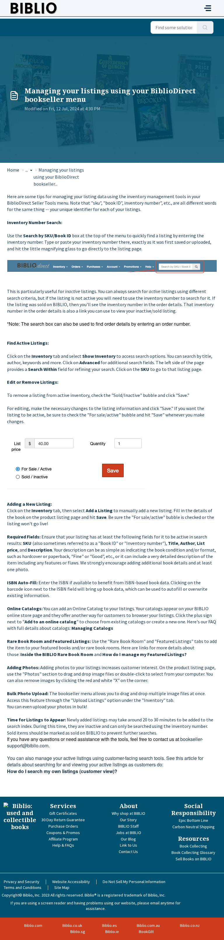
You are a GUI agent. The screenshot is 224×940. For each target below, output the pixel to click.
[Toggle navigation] (208, 8)
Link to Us (128, 845)
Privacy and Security (21, 881)
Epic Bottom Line (193, 820)
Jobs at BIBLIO (128, 832)
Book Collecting (193, 846)
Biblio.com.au (148, 925)
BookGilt (146, 931)
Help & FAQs (63, 845)
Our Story (128, 819)
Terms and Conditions (22, 887)
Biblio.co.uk (72, 925)
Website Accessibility (71, 881)
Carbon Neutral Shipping (193, 826)
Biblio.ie (112, 931)
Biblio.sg (77, 931)
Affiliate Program (63, 839)
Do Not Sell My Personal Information (134, 881)
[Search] (205, 27)
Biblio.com (33, 925)
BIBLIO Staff (128, 826)
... (27, 170)
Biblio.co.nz (190, 925)
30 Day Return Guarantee (63, 819)
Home (13, 170)
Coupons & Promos (63, 832)
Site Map (61, 887)
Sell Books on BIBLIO (193, 858)
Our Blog (128, 839)
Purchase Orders (63, 826)
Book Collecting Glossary (193, 852)
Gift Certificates (63, 813)
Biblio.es (109, 925)
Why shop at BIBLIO (128, 813)
